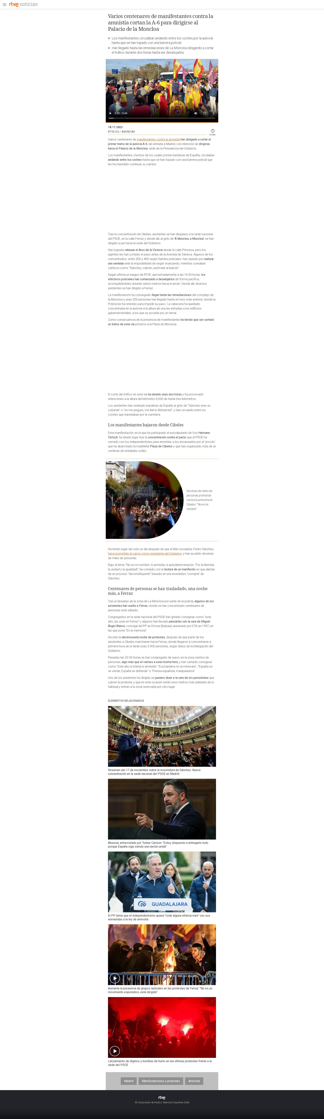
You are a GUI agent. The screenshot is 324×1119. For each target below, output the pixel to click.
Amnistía (194, 1081)
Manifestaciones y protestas (161, 1081)
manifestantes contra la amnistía (158, 139)
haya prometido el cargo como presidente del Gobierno (145, 553)
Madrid (128, 1081)
